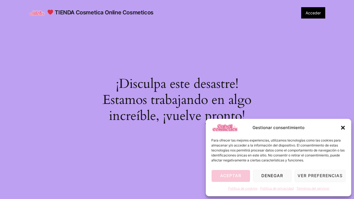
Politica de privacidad (277, 188)
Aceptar (230, 175)
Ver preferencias (320, 175)
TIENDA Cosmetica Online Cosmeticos (103, 12)
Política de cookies (242, 188)
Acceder (313, 13)
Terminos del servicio (312, 188)
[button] (343, 127)
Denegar (272, 175)
